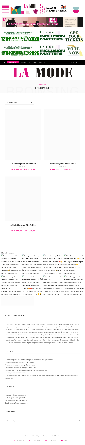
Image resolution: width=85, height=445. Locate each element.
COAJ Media (55, 436)
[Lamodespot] (42, 73)
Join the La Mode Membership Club (32, 62)
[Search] (80, 62)
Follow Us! (43, 279)
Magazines (22, 166)
